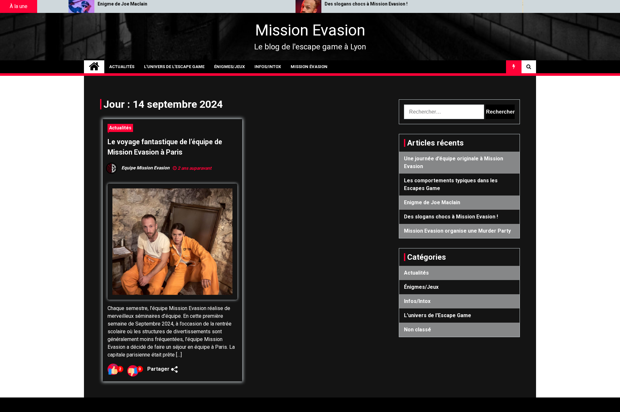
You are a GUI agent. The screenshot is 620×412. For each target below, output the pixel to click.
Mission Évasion (309, 66)
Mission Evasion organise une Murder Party (457, 231)
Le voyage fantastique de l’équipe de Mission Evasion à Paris (165, 147)
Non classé (417, 330)
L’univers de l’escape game (174, 66)
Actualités (121, 66)
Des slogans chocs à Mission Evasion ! (326, 3)
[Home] (94, 66)
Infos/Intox (267, 66)
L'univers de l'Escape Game (437, 315)
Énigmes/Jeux (229, 66)
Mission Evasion (310, 30)
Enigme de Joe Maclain (83, 3)
